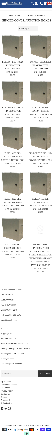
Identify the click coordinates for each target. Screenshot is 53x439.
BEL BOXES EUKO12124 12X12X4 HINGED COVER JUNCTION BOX (40, 156)
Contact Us (5, 394)
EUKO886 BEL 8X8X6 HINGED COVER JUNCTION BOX (12, 111)
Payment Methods (8, 338)
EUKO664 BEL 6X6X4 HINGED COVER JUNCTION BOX (12, 65)
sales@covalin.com (9, 320)
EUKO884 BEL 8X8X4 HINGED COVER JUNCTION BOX (40, 65)
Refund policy (6, 403)
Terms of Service (8, 400)
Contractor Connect (9, 385)
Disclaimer (5, 388)
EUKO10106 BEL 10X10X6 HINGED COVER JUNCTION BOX (12, 156)
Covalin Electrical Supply (25, 425)
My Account (6, 381)
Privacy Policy (7, 391)
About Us (4, 328)
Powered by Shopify (42, 425)
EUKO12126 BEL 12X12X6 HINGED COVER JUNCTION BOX (12, 202)
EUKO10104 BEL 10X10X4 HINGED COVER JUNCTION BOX (40, 111)
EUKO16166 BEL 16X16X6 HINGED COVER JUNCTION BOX (40, 202)
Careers (4, 397)
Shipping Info (6, 333)
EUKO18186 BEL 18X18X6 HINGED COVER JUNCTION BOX (12, 248)
